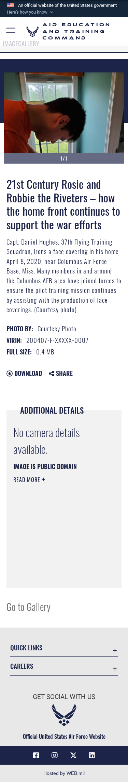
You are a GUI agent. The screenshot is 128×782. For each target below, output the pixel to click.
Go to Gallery (28, 606)
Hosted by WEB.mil (64, 773)
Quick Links (26, 647)
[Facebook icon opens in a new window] (36, 755)
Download (27, 373)
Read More (27, 480)
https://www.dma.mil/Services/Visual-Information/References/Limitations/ (54, 565)
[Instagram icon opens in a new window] (54, 755)
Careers (21, 666)
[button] (31, 12)
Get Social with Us (64, 697)
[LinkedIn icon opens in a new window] (92, 755)
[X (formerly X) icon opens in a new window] (73, 755)
